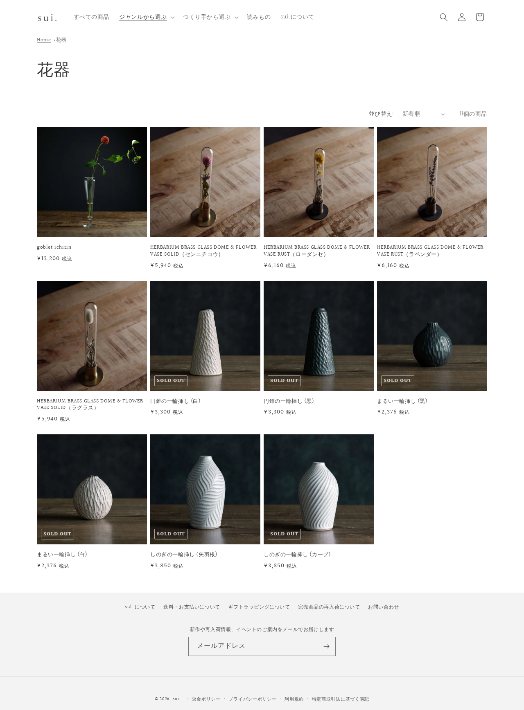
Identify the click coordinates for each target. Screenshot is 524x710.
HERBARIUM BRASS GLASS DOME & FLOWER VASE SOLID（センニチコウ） (203, 251)
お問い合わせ (383, 607)
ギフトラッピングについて (259, 607)
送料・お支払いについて (191, 607)
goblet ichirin (54, 247)
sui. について (140, 607)
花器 (61, 40)
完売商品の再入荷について (329, 607)
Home (44, 40)
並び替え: (381, 114)
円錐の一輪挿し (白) (175, 401)
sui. (177, 699)
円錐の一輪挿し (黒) (289, 401)
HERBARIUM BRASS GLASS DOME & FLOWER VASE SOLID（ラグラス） (90, 405)
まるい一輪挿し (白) (62, 554)
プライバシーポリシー (252, 699)
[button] (146, 17)
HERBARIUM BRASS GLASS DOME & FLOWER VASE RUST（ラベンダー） (430, 251)
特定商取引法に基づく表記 (340, 699)
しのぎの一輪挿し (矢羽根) (183, 554)
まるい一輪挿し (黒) (402, 401)
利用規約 (294, 699)
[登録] (326, 646)
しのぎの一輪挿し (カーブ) (297, 554)
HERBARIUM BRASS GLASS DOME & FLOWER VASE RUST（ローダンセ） (317, 251)
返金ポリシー (206, 699)
